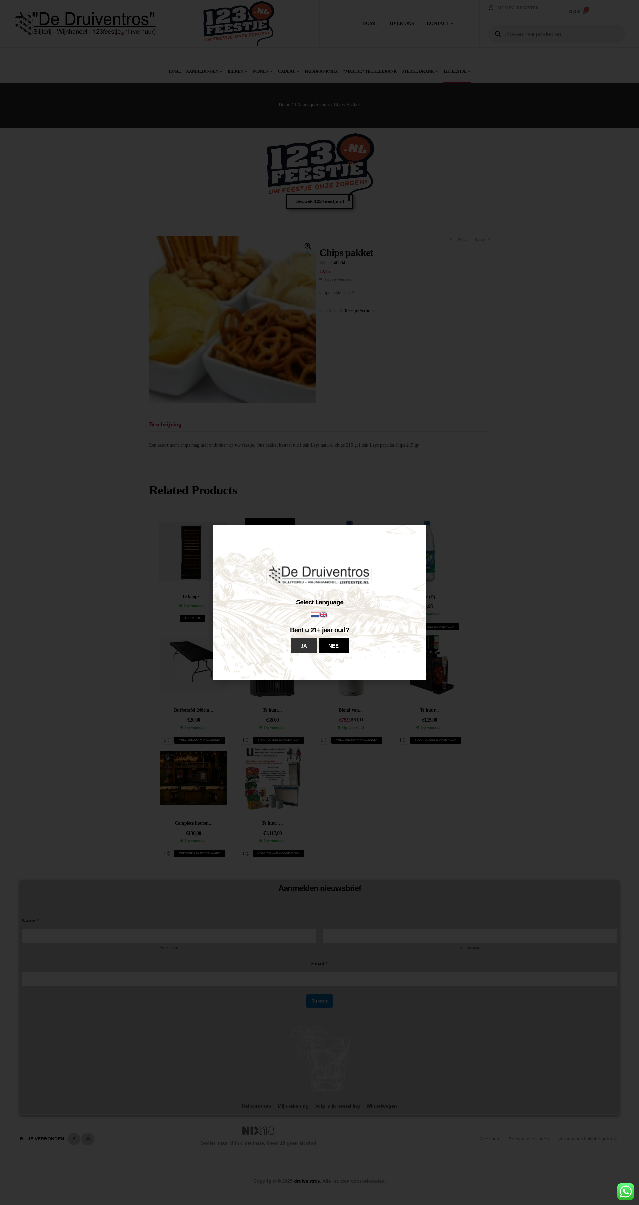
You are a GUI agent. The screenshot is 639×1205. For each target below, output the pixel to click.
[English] (324, 613)
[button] (304, 645)
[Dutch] (315, 613)
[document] (319, 602)
